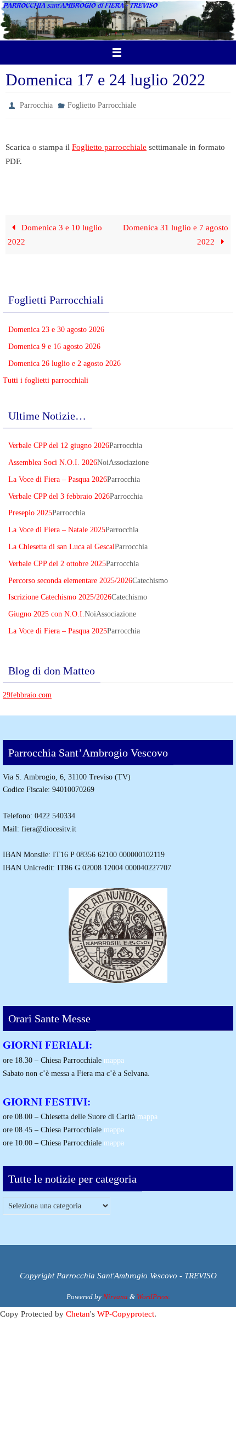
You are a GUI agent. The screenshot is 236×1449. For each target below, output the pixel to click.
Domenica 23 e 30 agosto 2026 (56, 327)
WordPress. (153, 1294)
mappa (114, 1058)
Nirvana (115, 1294)
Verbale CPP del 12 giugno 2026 (58, 443)
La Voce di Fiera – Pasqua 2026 (57, 477)
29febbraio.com (27, 692)
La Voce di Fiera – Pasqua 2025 (57, 628)
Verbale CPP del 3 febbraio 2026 (59, 494)
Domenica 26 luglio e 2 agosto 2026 (64, 361)
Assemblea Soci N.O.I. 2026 (52, 460)
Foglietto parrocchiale (109, 144)
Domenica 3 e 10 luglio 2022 (55, 232)
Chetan (78, 1311)
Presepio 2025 (30, 511)
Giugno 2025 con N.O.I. (46, 612)
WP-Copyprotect (125, 1311)
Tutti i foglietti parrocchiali (45, 378)
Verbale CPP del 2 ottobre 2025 (57, 561)
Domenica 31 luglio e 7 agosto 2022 (175, 232)
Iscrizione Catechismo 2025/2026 (59, 595)
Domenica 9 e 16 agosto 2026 (54, 344)
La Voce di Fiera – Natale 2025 (56, 527)
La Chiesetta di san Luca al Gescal (61, 544)
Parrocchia (36, 104)
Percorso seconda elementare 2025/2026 (70, 578)
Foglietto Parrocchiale (102, 104)
